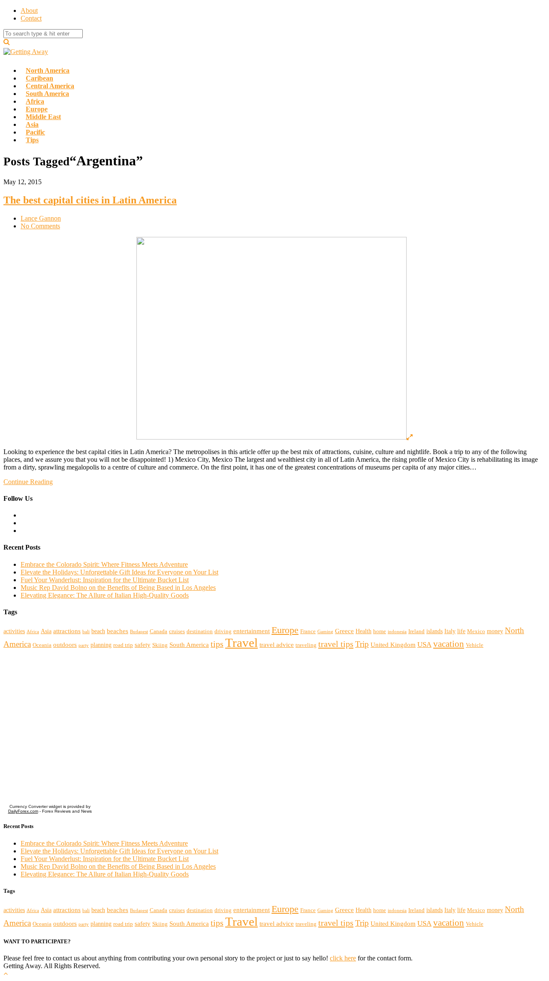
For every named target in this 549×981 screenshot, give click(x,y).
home (379, 631)
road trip (123, 645)
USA (424, 644)
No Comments (40, 226)
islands (434, 631)
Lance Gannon (41, 218)
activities (14, 631)
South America (189, 644)
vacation (448, 644)
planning (101, 644)
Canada (158, 631)
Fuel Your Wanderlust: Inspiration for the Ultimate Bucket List (105, 579)
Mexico (476, 631)
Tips (32, 140)
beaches (117, 630)
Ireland (416, 631)
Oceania (42, 645)
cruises (177, 631)
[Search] (6, 41)
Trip (362, 644)
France (308, 631)
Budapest (139, 631)
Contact (31, 18)
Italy (449, 631)
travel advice (276, 644)
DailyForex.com (23, 811)
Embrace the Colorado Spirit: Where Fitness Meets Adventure (104, 564)
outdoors (65, 644)
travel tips (335, 644)
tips (217, 644)
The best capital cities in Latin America (90, 200)
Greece (344, 630)
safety (143, 644)
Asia (46, 631)
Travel (241, 642)
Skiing (160, 645)
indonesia (397, 631)
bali (86, 631)
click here (343, 958)
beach (98, 631)
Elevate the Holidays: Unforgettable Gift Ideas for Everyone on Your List (119, 572)
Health (363, 631)
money (495, 631)
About (29, 10)
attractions (67, 630)
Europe (285, 630)
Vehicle (474, 645)
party (83, 645)
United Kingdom (393, 644)
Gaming (325, 631)
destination (200, 631)
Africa (33, 631)
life (461, 631)
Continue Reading (28, 481)
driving (223, 631)
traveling (306, 645)
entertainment (251, 630)
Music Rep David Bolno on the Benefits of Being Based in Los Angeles (118, 587)
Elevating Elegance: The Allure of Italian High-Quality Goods (105, 595)
